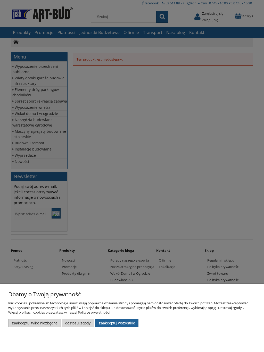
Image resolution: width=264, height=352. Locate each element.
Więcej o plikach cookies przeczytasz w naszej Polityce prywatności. (59, 312)
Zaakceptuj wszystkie (117, 323)
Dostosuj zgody (78, 323)
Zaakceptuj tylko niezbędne (34, 323)
